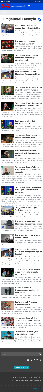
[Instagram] (40, 360)
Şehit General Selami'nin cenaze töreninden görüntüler (27, 27)
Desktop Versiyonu (22, 367)
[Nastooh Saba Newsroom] (34, 389)
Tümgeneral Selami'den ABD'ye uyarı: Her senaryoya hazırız (28, 89)
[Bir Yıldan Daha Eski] (7, 28)
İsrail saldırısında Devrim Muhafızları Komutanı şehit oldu (28, 73)
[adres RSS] (30, 360)
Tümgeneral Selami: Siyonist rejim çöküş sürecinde (27, 333)
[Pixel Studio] (40, 389)
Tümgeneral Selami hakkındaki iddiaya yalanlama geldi (28, 136)
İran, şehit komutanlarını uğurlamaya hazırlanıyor (25, 43)
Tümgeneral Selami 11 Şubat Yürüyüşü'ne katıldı (27, 209)
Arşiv (14, 377)
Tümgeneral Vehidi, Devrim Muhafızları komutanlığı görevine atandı (26, 57)
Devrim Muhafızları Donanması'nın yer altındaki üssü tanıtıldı (26, 290)
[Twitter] (37, 360)
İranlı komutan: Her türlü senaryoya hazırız (25, 122)
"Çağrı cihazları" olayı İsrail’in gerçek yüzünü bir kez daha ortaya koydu (27, 272)
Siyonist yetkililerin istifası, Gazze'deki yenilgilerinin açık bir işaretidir (28, 251)
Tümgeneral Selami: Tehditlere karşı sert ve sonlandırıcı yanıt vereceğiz (28, 169)
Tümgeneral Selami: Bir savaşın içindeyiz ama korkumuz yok (28, 104)
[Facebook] (34, 360)
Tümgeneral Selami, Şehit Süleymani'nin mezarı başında (27, 319)
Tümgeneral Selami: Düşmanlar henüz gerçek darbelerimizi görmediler (28, 189)
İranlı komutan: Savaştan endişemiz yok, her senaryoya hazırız (27, 153)
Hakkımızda (22, 377)
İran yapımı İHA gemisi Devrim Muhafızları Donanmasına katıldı (28, 223)
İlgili (40, 377)
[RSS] (39, 20)
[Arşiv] (27, 360)
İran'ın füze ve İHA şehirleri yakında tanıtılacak (26, 303)
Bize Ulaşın (33, 377)
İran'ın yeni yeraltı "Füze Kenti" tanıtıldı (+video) (28, 236)
